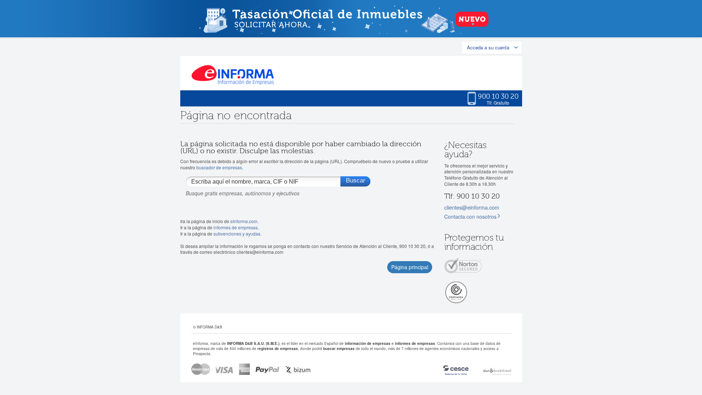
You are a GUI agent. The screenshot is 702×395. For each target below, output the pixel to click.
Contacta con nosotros (470, 216)
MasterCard (200, 369)
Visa (224, 369)
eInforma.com (243, 221)
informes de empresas (236, 227)
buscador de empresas (219, 167)
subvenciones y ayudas (237, 233)
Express (244, 369)
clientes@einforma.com (471, 207)
